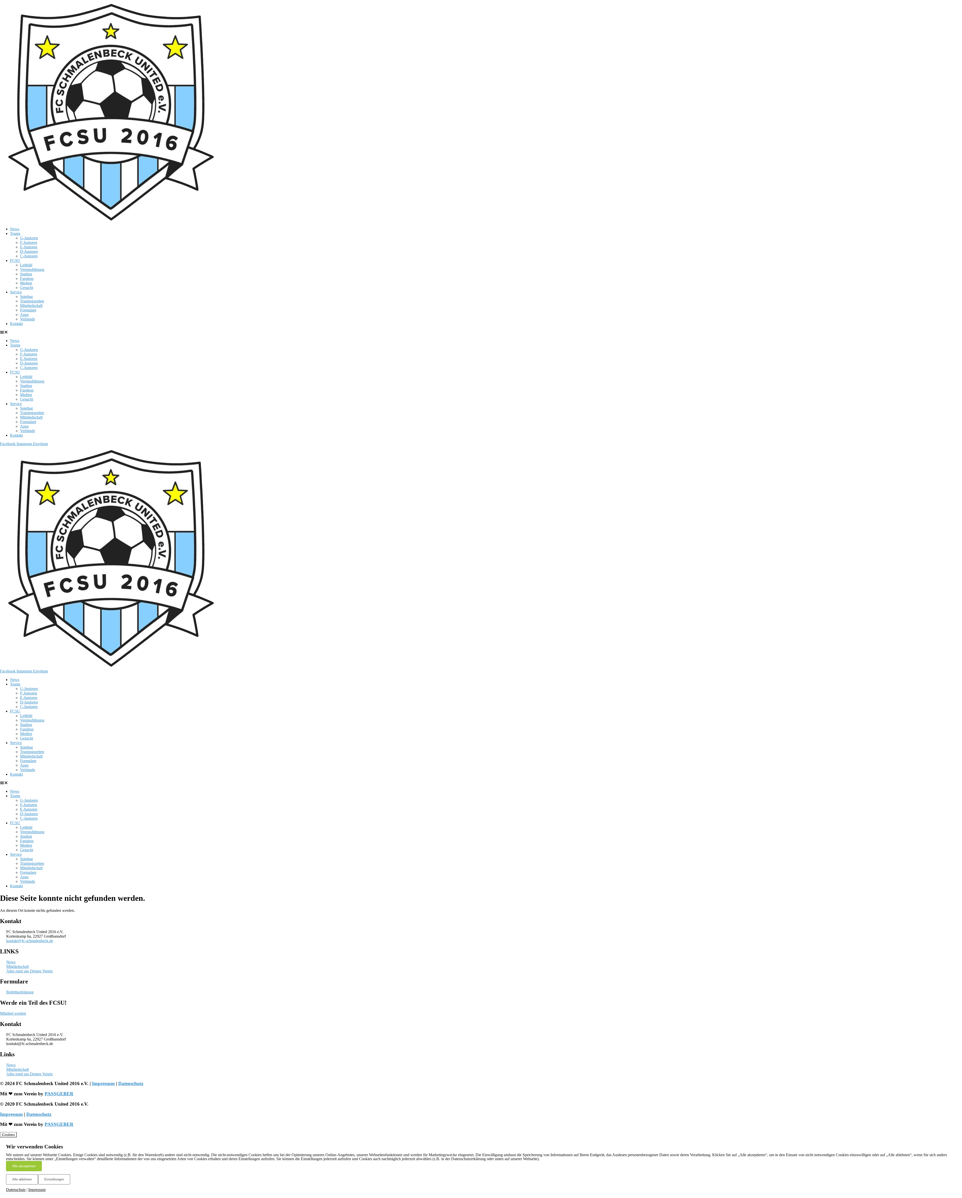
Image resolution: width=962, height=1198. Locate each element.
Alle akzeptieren (24, 1166)
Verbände (27, 319)
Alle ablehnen (22, 1179)
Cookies (8, 1135)
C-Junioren (29, 256)
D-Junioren (29, 251)
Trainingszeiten (32, 301)
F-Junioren (28, 242)
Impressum (103, 1083)
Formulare (28, 310)
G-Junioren (29, 238)
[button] (481, 332)
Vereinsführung (32, 269)
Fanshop (27, 278)
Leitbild (26, 265)
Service (16, 292)
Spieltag (26, 296)
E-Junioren (28, 247)
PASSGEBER (59, 1093)
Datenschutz (130, 1083)
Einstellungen (54, 1179)
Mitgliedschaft (31, 305)
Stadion (26, 274)
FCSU (15, 260)
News (14, 229)
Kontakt (16, 323)
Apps (24, 314)
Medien (26, 283)
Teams (15, 233)
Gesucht (26, 287)
